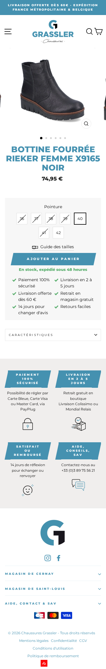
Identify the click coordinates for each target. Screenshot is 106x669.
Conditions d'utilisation (53, 648)
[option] (53, 7)
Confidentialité (64, 640)
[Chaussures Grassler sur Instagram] (47, 558)
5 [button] (60, 138)
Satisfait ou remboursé (28, 451)
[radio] (21, 219)
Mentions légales (34, 640)
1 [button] (41, 138)
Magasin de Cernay (29, 574)
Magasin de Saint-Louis (35, 589)
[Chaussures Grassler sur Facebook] (58, 558)
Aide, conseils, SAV (78, 451)
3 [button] (51, 138)
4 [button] (56, 138)
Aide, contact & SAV (31, 603)
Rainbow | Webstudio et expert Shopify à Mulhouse (53, 663)
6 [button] (65, 138)
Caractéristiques (31, 335)
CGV (83, 640)
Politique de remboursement (53, 656)
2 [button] (46, 138)
